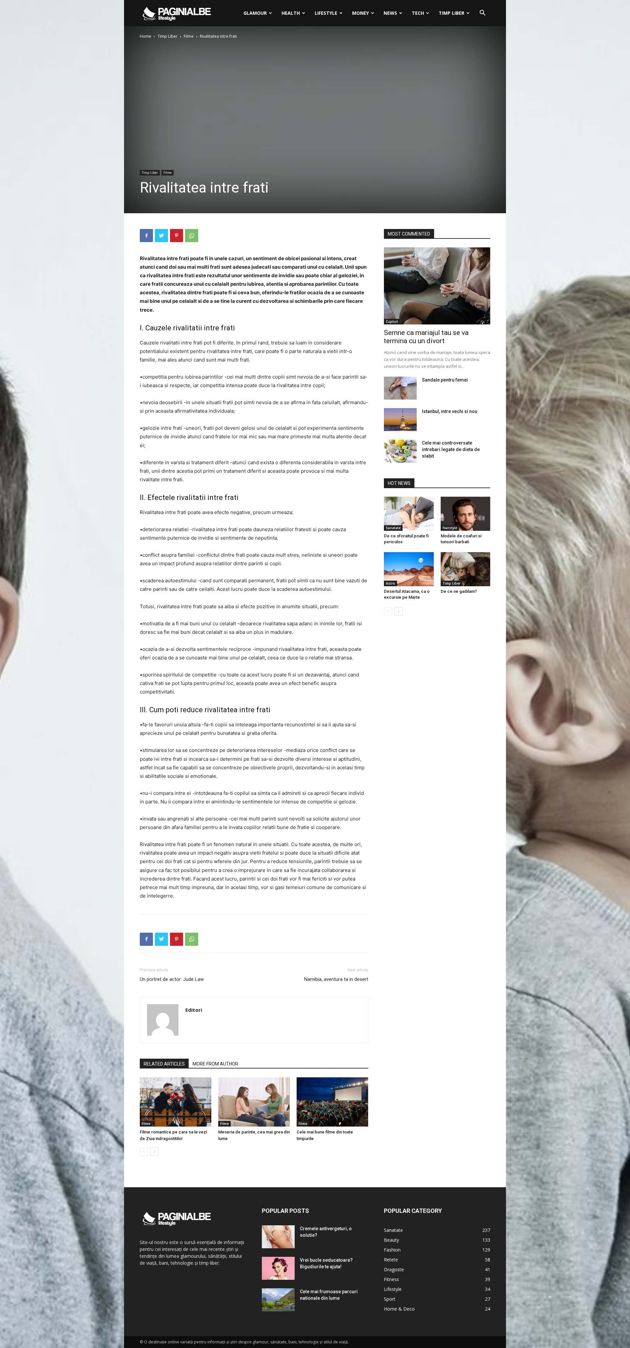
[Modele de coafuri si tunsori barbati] (466, 514)
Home (145, 36)
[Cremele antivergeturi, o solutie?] (278, 1236)
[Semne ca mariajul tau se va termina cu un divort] (437, 285)
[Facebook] (146, 235)
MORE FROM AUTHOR (215, 1064)
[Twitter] (161, 235)
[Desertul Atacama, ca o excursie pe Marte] (409, 569)
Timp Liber (451, 13)
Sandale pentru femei (445, 380)
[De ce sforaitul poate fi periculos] (409, 514)
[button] (482, 13)
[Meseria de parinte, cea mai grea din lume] (254, 1102)
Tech (418, 13)
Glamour (255, 13)
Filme (189, 36)
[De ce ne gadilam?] (466, 569)
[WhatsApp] (191, 235)
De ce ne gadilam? (459, 591)
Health (291, 13)
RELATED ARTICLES (164, 1064)
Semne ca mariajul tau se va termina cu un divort (426, 337)
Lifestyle (326, 13)
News (390, 13)
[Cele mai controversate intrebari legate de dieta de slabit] (400, 451)
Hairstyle (450, 528)
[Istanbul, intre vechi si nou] (400, 419)
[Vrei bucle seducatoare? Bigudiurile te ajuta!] (278, 1268)
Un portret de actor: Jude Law (172, 979)
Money (360, 13)
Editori (193, 1009)
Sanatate (393, 528)
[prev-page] (144, 1152)
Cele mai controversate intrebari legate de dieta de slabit (451, 449)
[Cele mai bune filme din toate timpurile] (332, 1102)
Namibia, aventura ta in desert (336, 979)
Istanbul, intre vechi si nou (449, 411)
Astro (390, 583)
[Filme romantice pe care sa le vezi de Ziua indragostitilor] (175, 1102)
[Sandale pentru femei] (400, 388)
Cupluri (392, 321)
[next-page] (154, 1152)
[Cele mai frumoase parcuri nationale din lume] (278, 1299)
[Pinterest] (176, 235)
